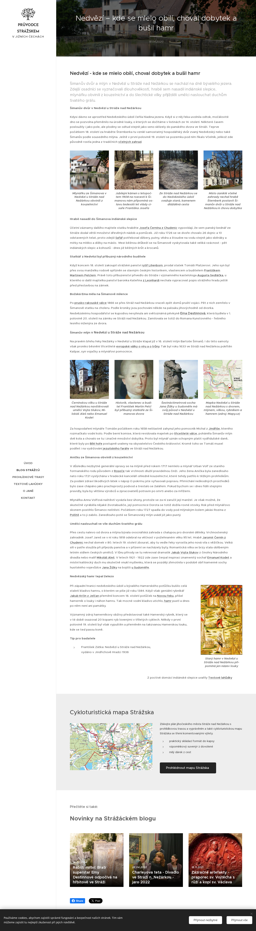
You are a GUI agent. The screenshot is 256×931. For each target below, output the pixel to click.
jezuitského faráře (116, 448)
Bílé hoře (96, 443)
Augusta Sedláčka (210, 275)
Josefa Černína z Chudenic (158, 228)
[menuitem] (28, 463)
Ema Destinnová (192, 313)
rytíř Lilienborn (152, 265)
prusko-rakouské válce (90, 303)
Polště (74, 515)
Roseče (119, 471)
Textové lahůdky (220, 677)
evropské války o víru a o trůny (137, 346)
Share (79, 900)
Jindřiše (214, 428)
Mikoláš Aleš (106, 557)
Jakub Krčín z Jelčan (84, 596)
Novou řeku (165, 596)
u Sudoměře (140, 567)
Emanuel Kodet (218, 557)
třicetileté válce (185, 433)
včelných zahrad (129, 142)
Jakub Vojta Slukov (184, 552)
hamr (167, 601)
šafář (119, 237)
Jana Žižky (109, 567)
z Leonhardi (151, 280)
